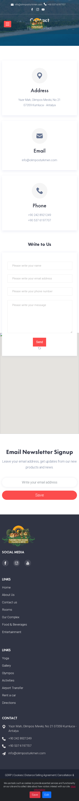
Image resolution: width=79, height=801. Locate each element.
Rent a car (9, 695)
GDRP (8, 775)
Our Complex (10, 617)
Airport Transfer (12, 688)
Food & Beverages (14, 624)
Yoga (5, 658)
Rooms (7, 609)
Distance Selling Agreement (40, 775)
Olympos (8, 673)
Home (6, 587)
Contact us (9, 602)
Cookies (18, 775)
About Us (8, 595)
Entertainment (11, 632)
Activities (8, 680)
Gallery (6, 665)
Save (39, 495)
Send (39, 342)
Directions (9, 703)
